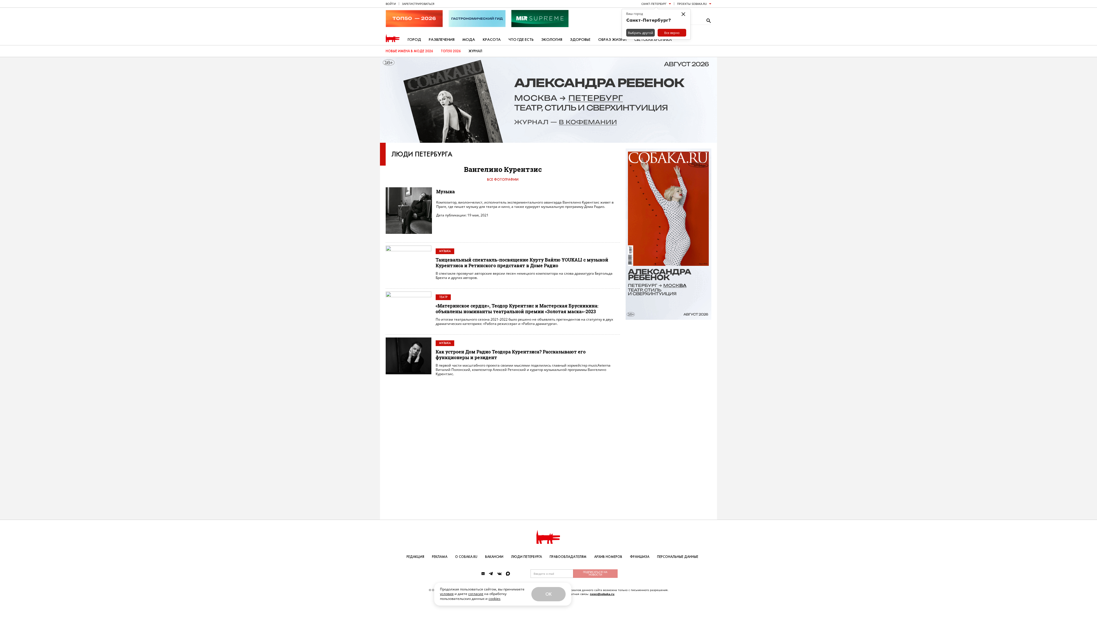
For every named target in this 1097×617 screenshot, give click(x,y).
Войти (391, 4)
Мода (468, 39)
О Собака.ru (466, 557)
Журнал (475, 51)
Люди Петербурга (422, 154)
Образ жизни (612, 39)
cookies (495, 598)
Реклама (439, 557)
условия (447, 593)
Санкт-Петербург (653, 4)
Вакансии (494, 557)
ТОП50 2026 (451, 51)
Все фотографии (503, 180)
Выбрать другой (640, 33)
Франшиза (639, 557)
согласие (475, 593)
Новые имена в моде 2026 (409, 51)
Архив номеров (608, 557)
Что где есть (521, 39)
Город (414, 39)
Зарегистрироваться (418, 4)
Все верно (672, 33)
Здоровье (580, 39)
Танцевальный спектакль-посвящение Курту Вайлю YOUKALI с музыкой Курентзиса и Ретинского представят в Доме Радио (522, 262)
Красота (492, 39)
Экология (551, 39)
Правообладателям (568, 557)
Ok (548, 594)
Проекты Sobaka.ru (692, 4)
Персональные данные (677, 557)
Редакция (415, 557)
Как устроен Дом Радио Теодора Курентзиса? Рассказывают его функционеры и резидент (511, 354)
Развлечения (442, 39)
